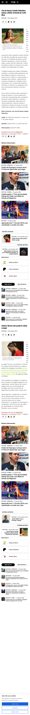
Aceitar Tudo (15, 704)
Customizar (15, 707)
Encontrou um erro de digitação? (12, 132)
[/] (2, 2)
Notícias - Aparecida (7, 165)
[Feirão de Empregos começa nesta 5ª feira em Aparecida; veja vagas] (15, 154)
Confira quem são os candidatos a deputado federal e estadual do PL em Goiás (16, 319)
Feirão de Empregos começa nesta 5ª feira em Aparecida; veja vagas (14, 168)
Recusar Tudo (15, 711)
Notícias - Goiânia (6, 192)
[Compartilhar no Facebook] (3, 21)
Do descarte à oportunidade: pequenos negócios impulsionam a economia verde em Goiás (17, 298)
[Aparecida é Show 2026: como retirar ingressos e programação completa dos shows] (3, 591)
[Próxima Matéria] (24, 252)
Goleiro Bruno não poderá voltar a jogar (19, 239)
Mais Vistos (8, 284)
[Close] (28, 695)
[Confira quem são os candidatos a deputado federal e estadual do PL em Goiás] (3, 318)
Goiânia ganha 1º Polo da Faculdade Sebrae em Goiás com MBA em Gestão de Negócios (14, 196)
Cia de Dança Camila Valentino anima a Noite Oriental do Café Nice (11, 533)
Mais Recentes (22, 284)
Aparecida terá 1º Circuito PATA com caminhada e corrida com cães (14, 224)
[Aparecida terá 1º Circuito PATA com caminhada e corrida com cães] (15, 210)
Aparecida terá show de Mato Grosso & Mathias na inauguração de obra (17, 291)
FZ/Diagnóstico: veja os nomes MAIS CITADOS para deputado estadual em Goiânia (17, 305)
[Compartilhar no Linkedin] (11, 21)
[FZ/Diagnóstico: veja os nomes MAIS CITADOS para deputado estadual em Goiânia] (3, 584)
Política (8, 317)
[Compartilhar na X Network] (5, 21)
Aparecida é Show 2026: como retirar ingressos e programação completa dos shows (15, 313)
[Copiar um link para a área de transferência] (14, 21)
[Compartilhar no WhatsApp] (8, 21)
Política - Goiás (10, 303)
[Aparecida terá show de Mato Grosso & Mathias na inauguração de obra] (3, 290)
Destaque (8, 576)
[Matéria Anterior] (6, 238)
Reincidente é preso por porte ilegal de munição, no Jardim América (10, 252)
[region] (15, 704)
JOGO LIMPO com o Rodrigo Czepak (18, 519)
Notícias (3, 18)
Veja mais (16, 700)
